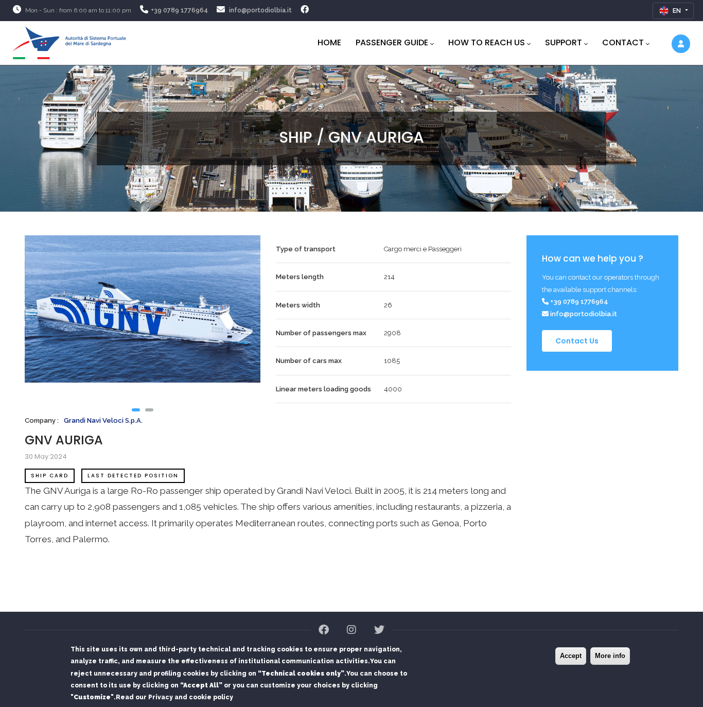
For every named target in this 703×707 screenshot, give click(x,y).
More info (610, 656)
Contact (623, 42)
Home (329, 42)
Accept (571, 656)
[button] (136, 409)
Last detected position (133, 475)
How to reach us (486, 42)
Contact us (577, 341)
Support (563, 42)
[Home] (69, 41)
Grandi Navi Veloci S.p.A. (103, 420)
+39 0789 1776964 (179, 10)
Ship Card (49, 475)
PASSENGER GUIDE (392, 42)
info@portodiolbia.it (260, 10)
